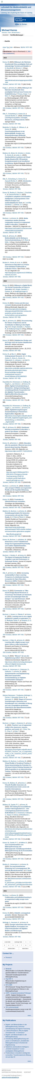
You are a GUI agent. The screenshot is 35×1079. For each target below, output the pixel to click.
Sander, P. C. (15, 804)
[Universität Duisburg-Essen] (24, 21)
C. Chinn (24, 729)
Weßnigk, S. (28, 695)
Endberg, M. (26, 382)
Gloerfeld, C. (9, 204)
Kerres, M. (13, 88)
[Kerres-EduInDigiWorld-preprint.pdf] (25, 297)
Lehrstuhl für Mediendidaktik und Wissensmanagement (16, 10)
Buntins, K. (15, 127)
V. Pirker (14, 517)
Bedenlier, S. (7, 127)
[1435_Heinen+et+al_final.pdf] (25, 690)
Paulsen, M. (8, 291)
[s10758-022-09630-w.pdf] (25, 777)
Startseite (4, 32)
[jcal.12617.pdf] (25, 567)
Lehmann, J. (19, 360)
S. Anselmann (20, 813)
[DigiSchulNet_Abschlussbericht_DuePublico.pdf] (25, 400)
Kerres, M (6, 62)
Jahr (11, 47)
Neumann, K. (9, 699)
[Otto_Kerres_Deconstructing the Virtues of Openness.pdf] (25, 335)
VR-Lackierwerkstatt (12, 1007)
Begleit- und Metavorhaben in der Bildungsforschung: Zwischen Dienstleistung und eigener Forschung (18, 1026)
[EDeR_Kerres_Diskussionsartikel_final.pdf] (25, 609)
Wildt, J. (7, 242)
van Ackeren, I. (16, 384)
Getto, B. (5, 236)
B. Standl (28, 870)
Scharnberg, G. (13, 113)
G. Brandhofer (9, 68)
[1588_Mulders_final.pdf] (25, 173)
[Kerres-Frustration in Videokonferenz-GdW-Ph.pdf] (22, 507)
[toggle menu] (33, 1)
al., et (20, 262)
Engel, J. (5, 88)
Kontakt (27, 1072)
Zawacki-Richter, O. (11, 115)
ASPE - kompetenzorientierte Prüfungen (18, 993)
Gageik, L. (8, 384)
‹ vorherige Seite (18, 942)
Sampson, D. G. (26, 620)
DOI (4, 108)
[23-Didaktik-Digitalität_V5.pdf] (22, 84)
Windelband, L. (25, 815)
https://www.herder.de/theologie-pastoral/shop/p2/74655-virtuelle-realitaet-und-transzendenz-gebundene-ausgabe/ (18, 529)
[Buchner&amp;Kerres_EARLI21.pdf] (25, 907)
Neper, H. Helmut (12, 815)
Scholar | (6, 84)
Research (9, 957)
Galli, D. (27, 360)
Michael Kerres (16, 32)
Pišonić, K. (22, 517)
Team (9, 32)
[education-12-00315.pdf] (22, 482)
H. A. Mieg (27, 356)
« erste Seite (7, 942)
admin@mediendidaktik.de (10, 1077)
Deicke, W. (21, 358)
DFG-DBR (9, 985)
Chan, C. (10, 731)
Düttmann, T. (9, 671)
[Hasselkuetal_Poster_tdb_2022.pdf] (22, 424)
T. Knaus (19, 94)
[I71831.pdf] (22, 839)
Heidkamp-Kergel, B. (21, 291)
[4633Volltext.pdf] (22, 886)
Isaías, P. (16, 620)
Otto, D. (5, 113)
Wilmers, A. (22, 127)
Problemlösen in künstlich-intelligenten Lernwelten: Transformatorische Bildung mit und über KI (18, 1055)
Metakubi (8, 969)
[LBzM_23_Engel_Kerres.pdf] (25, 108)
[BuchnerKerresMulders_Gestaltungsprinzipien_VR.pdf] (22, 536)
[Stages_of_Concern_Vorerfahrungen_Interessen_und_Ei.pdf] (25, 717)
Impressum (6, 1070)
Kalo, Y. (17, 731)
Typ (7, 47)
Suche (8, 41)
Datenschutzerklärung (12, 1072)
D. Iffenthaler (9, 620)
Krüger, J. (13, 723)
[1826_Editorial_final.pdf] (25, 147)
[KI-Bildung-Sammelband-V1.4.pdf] (25, 213)
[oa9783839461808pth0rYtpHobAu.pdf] (6, 259)
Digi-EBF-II (9, 979)
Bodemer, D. (21, 723)
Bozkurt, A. (6, 262)
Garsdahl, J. (25, 289)
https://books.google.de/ (13, 534)
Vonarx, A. (13, 614)
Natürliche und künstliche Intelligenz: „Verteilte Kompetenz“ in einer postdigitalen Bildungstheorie (17, 1049)
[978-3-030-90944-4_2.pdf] (25, 634)
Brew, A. (14, 358)
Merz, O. (7, 96)
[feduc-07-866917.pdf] (25, 585)
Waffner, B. (23, 842)
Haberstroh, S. (9, 360)
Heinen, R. (6, 669)
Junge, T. (26, 94)
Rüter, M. (13, 640)
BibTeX (23, 47)
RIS (31, 47)
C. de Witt (27, 202)
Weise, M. (14, 153)
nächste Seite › (11, 948)
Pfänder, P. (21, 614)
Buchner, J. (21, 192)
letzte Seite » (25, 948)
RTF (27, 47)
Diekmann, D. (24, 669)
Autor (4, 47)
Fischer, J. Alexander (11, 697)
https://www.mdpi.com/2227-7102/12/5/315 (18, 451)
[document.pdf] (25, 859)
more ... (30, 1015)
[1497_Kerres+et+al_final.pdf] (25, 799)
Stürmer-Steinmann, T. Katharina (13, 695)
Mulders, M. (6, 153)
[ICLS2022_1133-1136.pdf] (22, 757)
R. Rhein (26, 240)
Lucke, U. (19, 155)
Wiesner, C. (19, 68)
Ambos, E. (8, 358)
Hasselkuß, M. (7, 382)
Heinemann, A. (17, 382)
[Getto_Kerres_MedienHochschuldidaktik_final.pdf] (25, 257)
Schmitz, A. (21, 153)
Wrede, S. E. (19, 204)
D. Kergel (17, 289)
